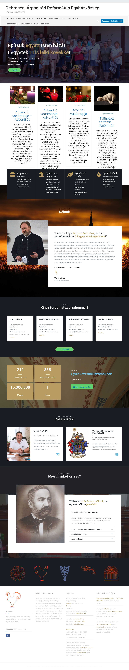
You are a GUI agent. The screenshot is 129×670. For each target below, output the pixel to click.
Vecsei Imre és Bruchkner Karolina (84, 512)
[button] (32, 18)
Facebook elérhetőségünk (112, 21)
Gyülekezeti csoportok (52, 175)
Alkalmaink (45, 24)
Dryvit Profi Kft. (40, 431)
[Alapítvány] (12, 174)
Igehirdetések (23, 107)
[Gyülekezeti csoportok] (41, 174)
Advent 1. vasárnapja (78, 112)
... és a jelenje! (77, 539)
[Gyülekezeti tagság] (70, 174)
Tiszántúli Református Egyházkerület (102, 432)
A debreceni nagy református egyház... (86, 529)
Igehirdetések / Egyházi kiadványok (49, 18)
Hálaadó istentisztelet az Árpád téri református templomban (103, 438)
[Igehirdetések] (98, 174)
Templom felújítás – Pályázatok (18, 24)
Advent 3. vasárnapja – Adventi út (22, 115)
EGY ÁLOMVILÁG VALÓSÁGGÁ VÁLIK (45, 435)
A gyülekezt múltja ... (79, 534)
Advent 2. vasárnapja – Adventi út (50, 113)
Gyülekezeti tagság (23, 18)
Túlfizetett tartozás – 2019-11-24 (106, 122)
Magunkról (72, 18)
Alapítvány (10, 18)
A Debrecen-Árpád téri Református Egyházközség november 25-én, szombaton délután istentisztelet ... (104, 447)
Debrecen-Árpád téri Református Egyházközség (52, 7)
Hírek (36, 24)
